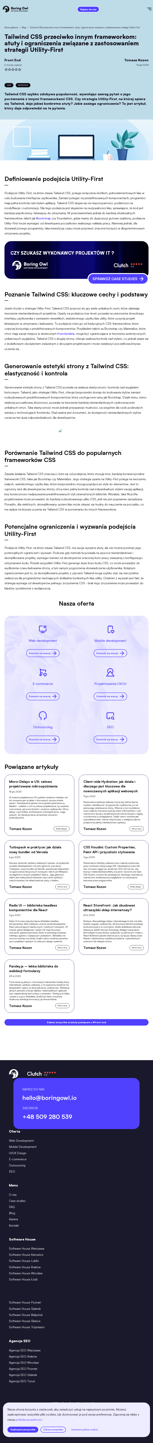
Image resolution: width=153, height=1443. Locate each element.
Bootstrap (43, 218)
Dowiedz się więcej (39, 653)
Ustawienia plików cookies (84, 1429)
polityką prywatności (29, 1419)
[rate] (6, 69)
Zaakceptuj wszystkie (22, 1429)
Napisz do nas (88, 9)
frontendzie (66, 333)
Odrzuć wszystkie (53, 1429)
